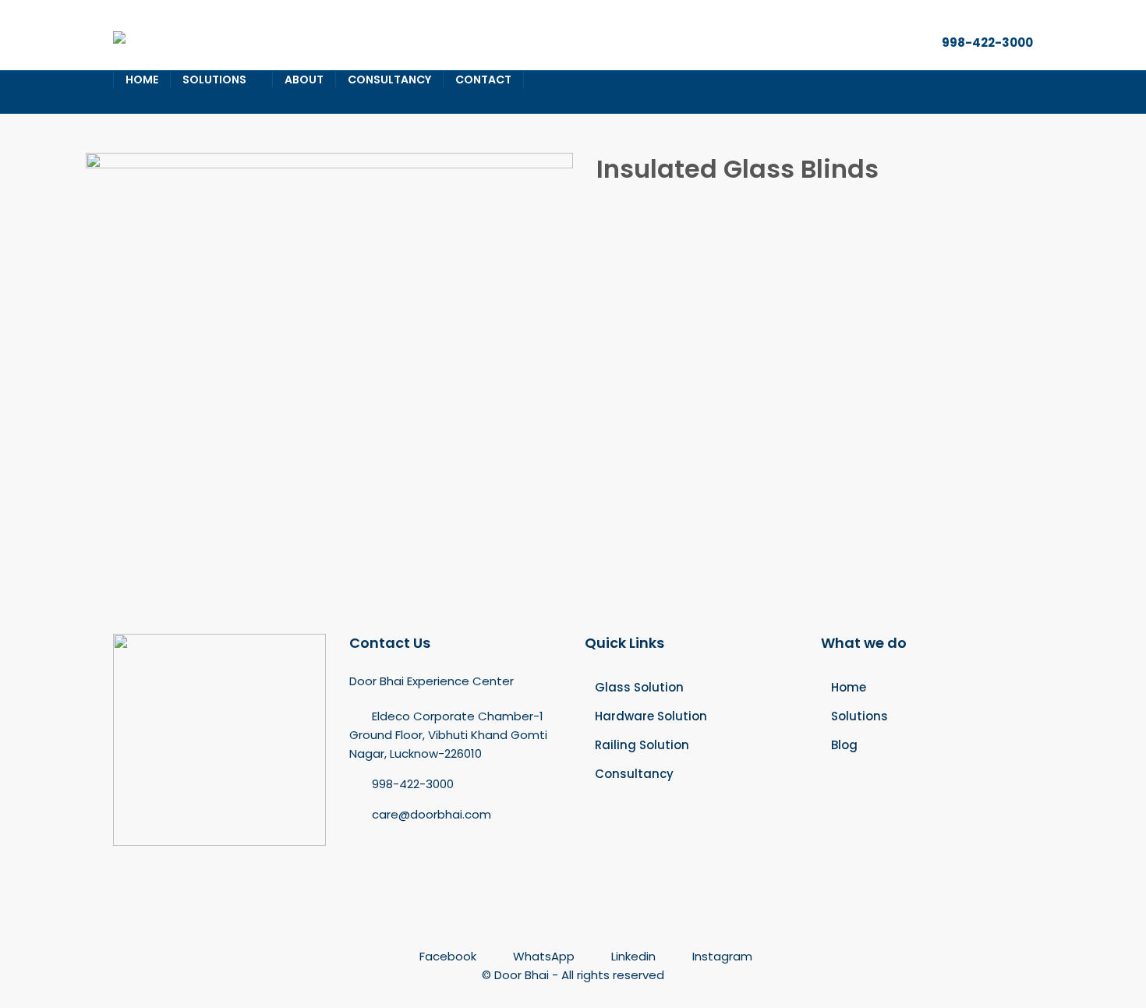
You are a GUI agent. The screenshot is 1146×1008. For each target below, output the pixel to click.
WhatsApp (544, 956)
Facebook (447, 956)
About (304, 79)
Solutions (214, 79)
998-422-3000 (987, 42)
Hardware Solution (651, 716)
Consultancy (389, 79)
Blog (844, 745)
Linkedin (633, 956)
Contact (483, 79)
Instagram (720, 956)
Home (142, 79)
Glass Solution (639, 687)
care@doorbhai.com (431, 814)
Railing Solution (642, 745)
